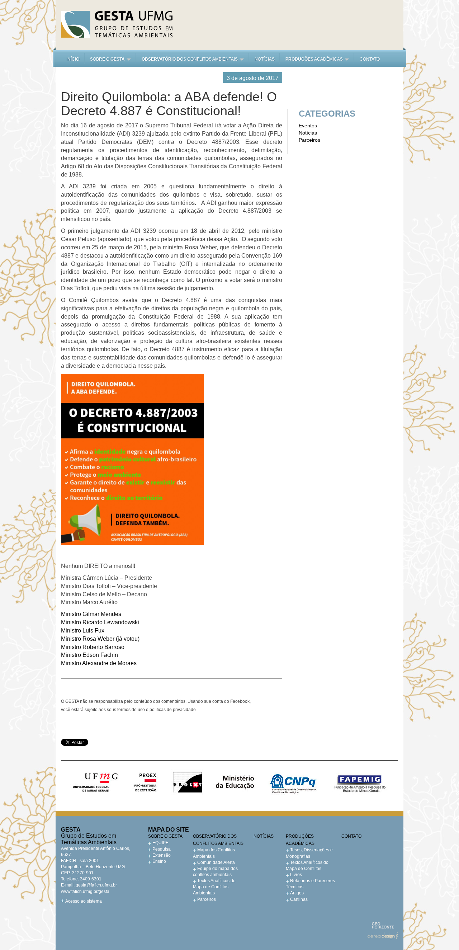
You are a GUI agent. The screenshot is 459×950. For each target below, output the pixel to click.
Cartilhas (299, 899)
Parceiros (309, 140)
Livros (296, 874)
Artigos (297, 892)
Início (72, 59)
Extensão (161, 855)
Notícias (265, 59)
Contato (370, 59)
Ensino (159, 861)
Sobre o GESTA (165, 836)
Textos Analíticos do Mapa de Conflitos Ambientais (214, 886)
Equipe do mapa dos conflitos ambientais (215, 871)
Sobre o (107, 59)
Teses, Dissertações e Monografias (309, 853)
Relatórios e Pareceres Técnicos (310, 883)
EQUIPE (160, 842)
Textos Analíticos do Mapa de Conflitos (307, 865)
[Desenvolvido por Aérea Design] (383, 935)
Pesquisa (161, 849)
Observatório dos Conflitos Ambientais (218, 840)
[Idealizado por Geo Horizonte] (383, 925)
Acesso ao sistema (83, 901)
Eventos (308, 125)
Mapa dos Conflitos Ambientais (214, 853)
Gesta (116, 24)
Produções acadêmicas (300, 840)
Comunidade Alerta (216, 862)
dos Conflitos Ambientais (190, 59)
